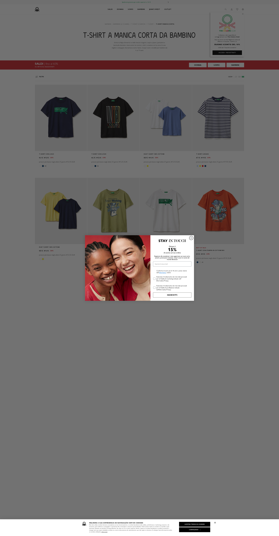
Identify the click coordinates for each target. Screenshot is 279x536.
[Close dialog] (191, 238)
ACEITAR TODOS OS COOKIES (195, 524)
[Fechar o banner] (215, 522)
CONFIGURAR (193, 529)
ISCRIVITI (172, 295)
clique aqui (104, 532)
